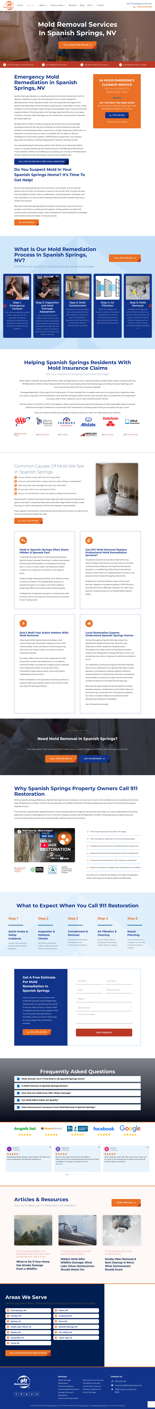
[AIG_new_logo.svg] (63, 434)
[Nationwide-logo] (22, 433)
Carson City (20, 1251)
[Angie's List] (32, 1394)
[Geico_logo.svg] (108, 434)
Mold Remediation (76, 1254)
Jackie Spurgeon (115, 1148)
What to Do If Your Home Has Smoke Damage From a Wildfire (33, 1265)
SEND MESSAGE (104, 1032)
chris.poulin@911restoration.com (128, 1385)
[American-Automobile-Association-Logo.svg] (22, 417)
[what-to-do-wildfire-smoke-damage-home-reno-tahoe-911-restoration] (33, 1216)
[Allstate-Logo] (88, 418)
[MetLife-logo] (43, 434)
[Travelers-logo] (131, 434)
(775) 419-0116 (120, 1381)
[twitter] (21, 1394)
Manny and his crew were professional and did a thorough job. (125, 1157)
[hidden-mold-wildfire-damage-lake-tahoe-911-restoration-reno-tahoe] (77, 1216)
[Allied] (132, 419)
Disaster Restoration (34, 1251)
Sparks (36, 1256)
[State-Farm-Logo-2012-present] (110, 418)
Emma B (64, 1148)
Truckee (42, 1256)
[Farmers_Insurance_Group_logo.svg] (66, 418)
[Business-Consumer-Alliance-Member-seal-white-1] (52, 866)
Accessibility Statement (98, 1405)
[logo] (22, 1376)
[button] (4, 305)
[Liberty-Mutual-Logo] (44, 417)
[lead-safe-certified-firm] (21, 868)
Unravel (122, 1405)
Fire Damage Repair (68, 1251)
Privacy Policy (82, 1405)
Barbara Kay (16, 1148)
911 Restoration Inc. (52, 1405)
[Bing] (27, 1394)
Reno (41, 1254)
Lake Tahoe (34, 1254)
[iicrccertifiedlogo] (36, 868)
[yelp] (37, 1394)
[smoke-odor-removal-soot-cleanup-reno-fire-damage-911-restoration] (122, 1216)
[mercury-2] (88, 430)
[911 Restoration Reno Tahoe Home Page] (8, 5)
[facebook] (16, 1394)
